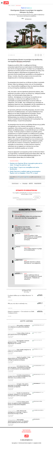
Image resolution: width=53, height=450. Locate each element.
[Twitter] (45, 46)
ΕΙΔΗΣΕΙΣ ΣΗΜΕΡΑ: (14, 160)
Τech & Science (18, 5)
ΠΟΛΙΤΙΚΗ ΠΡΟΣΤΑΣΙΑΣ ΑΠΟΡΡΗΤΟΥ (30, 199)
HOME (9, 5)
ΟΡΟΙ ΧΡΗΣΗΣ (18, 199)
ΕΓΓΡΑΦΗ (37, 197)
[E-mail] (41, 55)
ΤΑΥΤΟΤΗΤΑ (26, 430)
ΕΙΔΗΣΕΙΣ (13, 5)
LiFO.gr (19, 176)
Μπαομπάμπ (24, 183)
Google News (26, 176)
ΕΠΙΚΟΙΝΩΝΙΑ (26, 432)
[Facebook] (43, 46)
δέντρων (19, 61)
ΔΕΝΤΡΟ (31, 183)
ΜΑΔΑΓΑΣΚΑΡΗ (37, 183)
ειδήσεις (12, 178)
